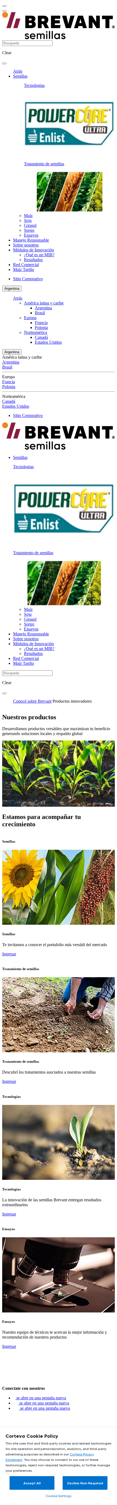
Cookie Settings (58, 1496)
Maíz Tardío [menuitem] (23, 269)
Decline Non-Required (85, 1483)
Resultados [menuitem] (33, 259)
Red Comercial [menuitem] (26, 264)
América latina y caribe (44, 303)
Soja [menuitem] (28, 220)
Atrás (17, 71)
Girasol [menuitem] (30, 225)
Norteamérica (35, 332)
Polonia (41, 327)
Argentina (11, 289)
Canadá (41, 337)
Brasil (40, 312)
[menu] (4, 6)
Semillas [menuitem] (20, 76)
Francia (41, 322)
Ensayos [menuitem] (31, 235)
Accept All (32, 1483)
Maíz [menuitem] (28, 215)
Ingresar (9, 954)
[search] (4, 63)
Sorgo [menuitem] (29, 230)
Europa (30, 317)
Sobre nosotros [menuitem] (26, 245)
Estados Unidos (48, 342)
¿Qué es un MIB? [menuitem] (39, 254)
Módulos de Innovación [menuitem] (33, 250)
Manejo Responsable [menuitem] (31, 240)
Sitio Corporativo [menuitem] (28, 278)
